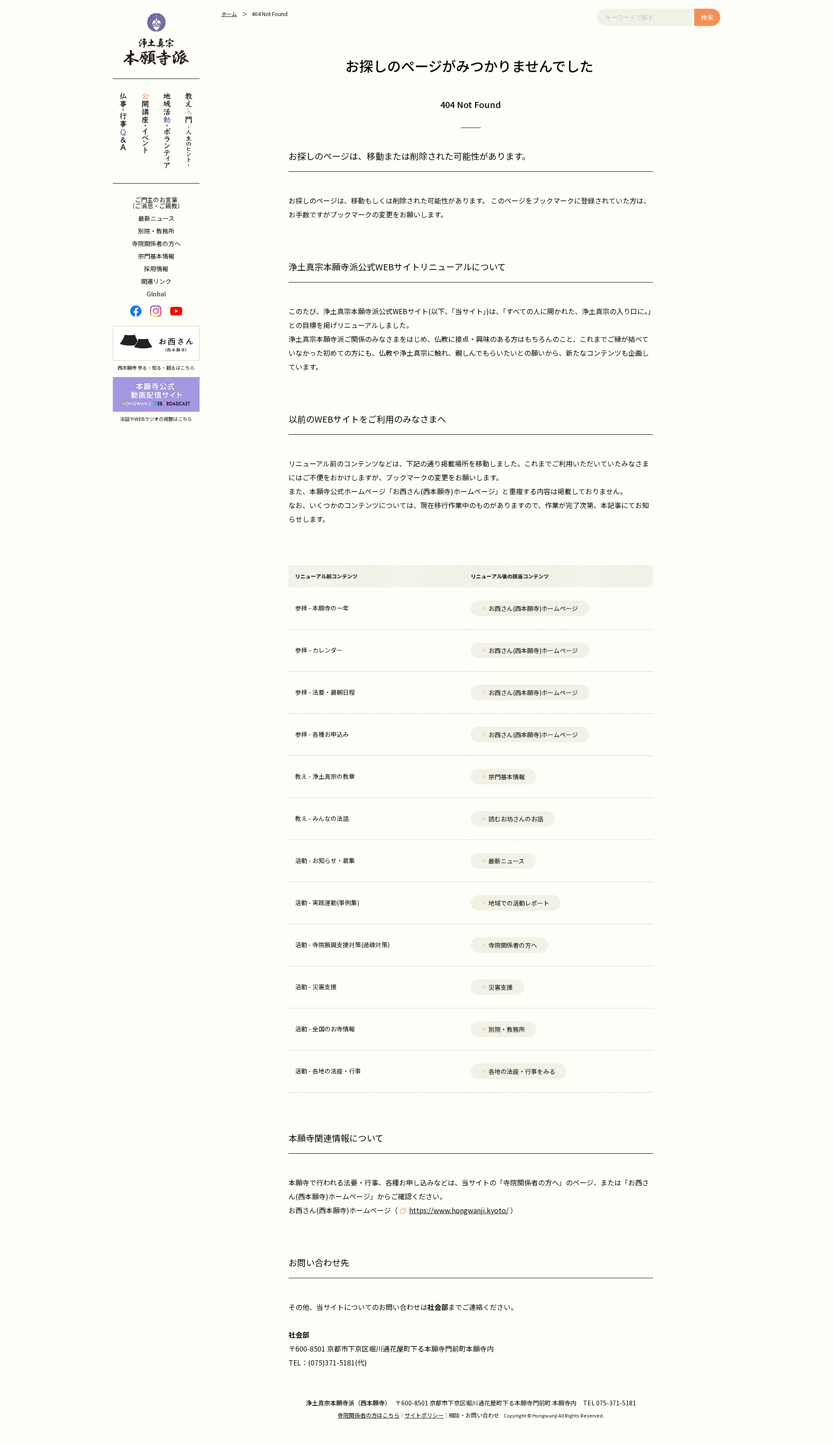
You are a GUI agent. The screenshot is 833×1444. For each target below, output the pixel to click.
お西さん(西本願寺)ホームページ (340, 1210)
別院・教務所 (156, 230)
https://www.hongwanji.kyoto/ (458, 1210)
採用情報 (156, 268)
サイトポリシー (424, 1415)
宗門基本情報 (156, 256)
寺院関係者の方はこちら (369, 1415)
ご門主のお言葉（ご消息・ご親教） (156, 202)
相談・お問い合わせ (474, 1415)
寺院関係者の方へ (156, 243)
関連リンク (156, 281)
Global (156, 293)
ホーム (229, 13)
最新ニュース (156, 218)
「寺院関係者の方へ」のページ (545, 1182)
